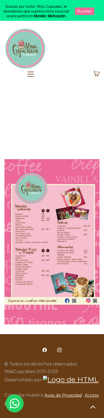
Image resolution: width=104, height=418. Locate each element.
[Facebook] (44, 350)
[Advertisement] (52, 122)
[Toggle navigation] (55, 74)
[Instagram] (59, 350)
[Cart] (96, 74)
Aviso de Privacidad (63, 395)
